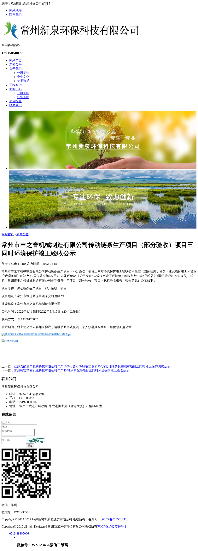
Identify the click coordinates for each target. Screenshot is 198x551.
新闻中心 (15, 89)
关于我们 (15, 68)
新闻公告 (15, 64)
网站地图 (15, 10)
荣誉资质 (23, 81)
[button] (35, 440)
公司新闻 (23, 93)
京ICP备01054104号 (115, 519)
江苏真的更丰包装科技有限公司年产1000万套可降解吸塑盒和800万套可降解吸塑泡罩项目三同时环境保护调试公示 (92, 366)
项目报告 (15, 101)
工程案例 (15, 85)
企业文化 (23, 76)
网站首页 (15, 60)
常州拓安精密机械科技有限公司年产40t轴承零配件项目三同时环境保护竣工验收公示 (71, 370)
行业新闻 (23, 97)
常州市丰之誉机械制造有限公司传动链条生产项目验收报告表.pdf (38, 334)
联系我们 (15, 14)
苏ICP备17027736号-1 (111, 526)
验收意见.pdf (11, 341)
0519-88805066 (19, 533)
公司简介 (23, 72)
